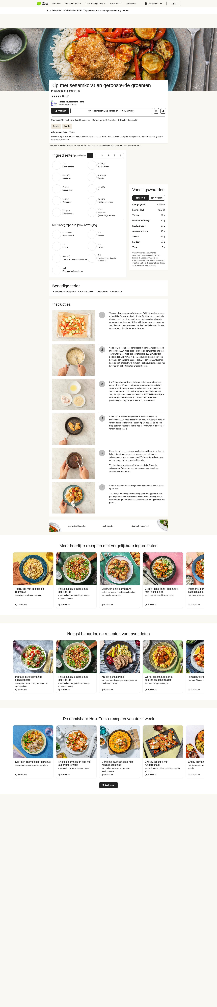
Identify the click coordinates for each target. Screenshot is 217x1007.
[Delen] (163, 111)
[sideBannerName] (148, 165)
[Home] (47, 10)
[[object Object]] (156, 111)
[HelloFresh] (42, 3)
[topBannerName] (108, 21)
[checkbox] (52, 96)
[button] (154, 3)
